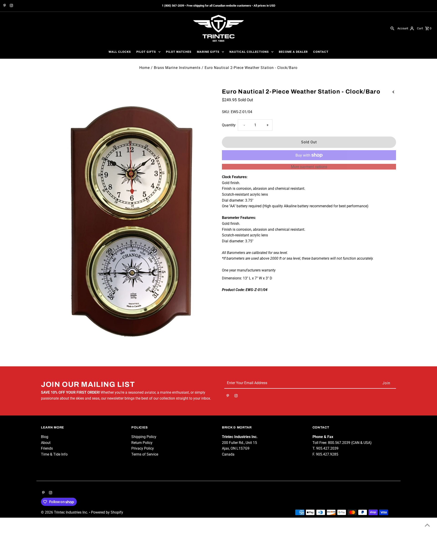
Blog (44, 437)
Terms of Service (144, 454)
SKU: (226, 112)
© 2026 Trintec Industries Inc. (65, 512)
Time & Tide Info (54, 454)
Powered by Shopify (107, 512)
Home (144, 68)
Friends (47, 448)
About (46, 443)
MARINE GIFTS (208, 51)
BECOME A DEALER (293, 51)
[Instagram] (11, 5)
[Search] (392, 28)
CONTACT (320, 51)
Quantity (229, 125)
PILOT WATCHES (178, 51)
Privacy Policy (142, 448)
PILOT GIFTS (146, 51)
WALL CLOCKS (120, 51)
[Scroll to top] (427, 525)
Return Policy (141, 443)
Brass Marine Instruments (177, 68)
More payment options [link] (309, 167)
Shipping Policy (143, 437)
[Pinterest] (4, 5)
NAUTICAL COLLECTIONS (249, 51)
